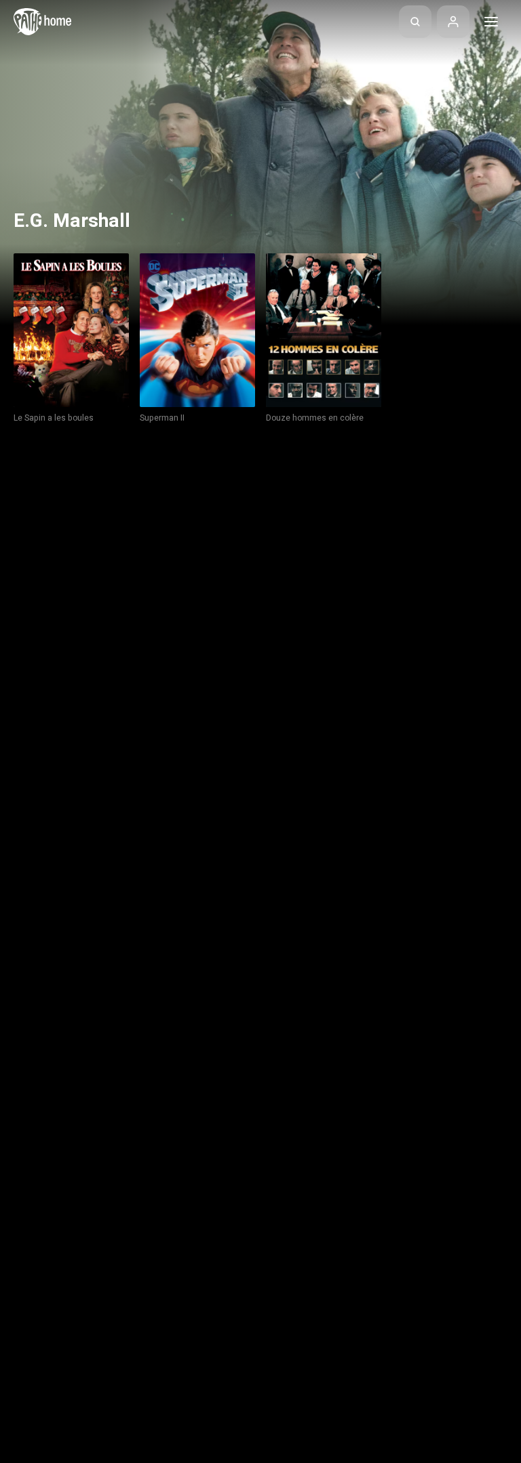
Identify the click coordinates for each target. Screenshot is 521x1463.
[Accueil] (42, 21)
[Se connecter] (453, 21)
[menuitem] (415, 21)
